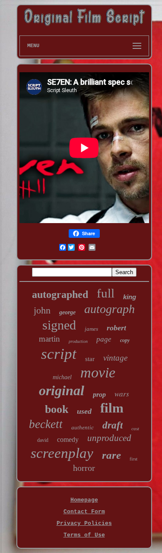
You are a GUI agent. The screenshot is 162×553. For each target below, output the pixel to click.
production (78, 341)
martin (49, 338)
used (84, 411)
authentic (82, 427)
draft (112, 425)
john (42, 310)
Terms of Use (84, 535)
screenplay (62, 453)
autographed (60, 294)
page (103, 339)
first (133, 458)
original (61, 390)
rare (111, 455)
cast (135, 428)
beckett (46, 424)
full (105, 293)
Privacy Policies (84, 523)
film (112, 408)
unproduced (109, 438)
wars (121, 394)
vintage (115, 357)
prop (99, 394)
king (129, 296)
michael (62, 377)
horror (84, 468)
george (67, 312)
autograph (109, 309)
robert (116, 327)
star (90, 358)
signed (59, 325)
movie (97, 372)
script (58, 353)
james (91, 329)
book (56, 409)
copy (125, 340)
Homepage (84, 500)
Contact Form (84, 511)
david (42, 440)
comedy (68, 439)
